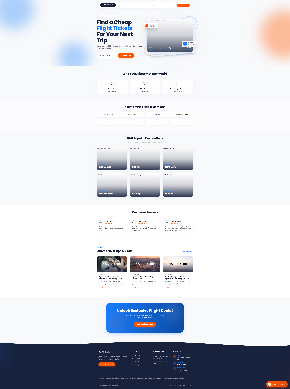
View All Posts (188, 251)
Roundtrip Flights (137, 362)
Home (140, 5)
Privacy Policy (178, 385)
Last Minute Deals (137, 356)
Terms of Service (187, 385)
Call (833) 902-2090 (145, 324)
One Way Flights (136, 359)
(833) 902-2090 (183, 5)
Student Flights (136, 365)
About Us (146, 5)
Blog (152, 5)
